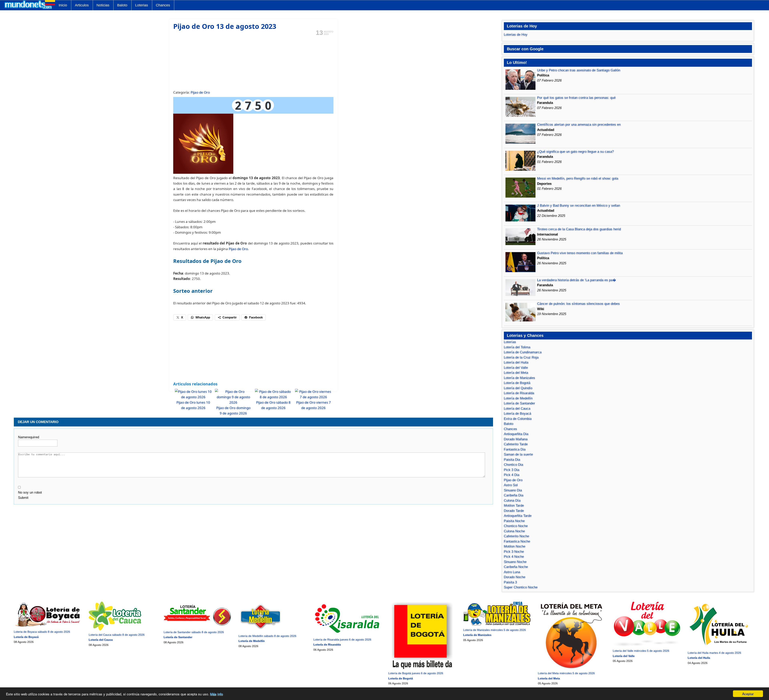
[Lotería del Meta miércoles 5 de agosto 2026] (571, 668)
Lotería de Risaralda (519, 393)
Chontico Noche (516, 526)
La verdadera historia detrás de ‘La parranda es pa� (576, 280)
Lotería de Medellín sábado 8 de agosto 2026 (267, 635)
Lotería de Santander (519, 403)
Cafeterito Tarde (516, 444)
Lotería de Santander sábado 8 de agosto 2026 (194, 632)
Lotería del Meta (516, 373)
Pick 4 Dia (511, 475)
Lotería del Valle (516, 368)
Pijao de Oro (200, 92)
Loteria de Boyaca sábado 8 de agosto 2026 (42, 631)
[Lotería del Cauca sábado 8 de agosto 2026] (115, 629)
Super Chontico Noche (520, 587)
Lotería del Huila (516, 362)
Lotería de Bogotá (517, 383)
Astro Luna (512, 572)
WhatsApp (202, 317)
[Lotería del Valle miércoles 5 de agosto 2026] (646, 645)
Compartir (229, 317)
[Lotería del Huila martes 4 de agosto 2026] (721, 647)
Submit (23, 498)
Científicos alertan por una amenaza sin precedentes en (579, 124)
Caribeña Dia (513, 495)
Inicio (63, 5)
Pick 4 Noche (514, 557)
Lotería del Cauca (517, 408)
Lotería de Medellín (518, 398)
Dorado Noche (514, 577)
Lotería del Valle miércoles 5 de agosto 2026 (641, 650)
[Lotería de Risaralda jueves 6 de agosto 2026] (347, 634)
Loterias (141, 5)
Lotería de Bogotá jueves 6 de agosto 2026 (415, 673)
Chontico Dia (513, 465)
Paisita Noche (514, 521)
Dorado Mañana (515, 439)
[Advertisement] (253, 62)
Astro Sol (511, 485)
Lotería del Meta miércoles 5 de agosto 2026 (566, 673)
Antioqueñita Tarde (517, 516)
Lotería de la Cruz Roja (521, 357)
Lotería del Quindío (518, 388)
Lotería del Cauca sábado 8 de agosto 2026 (117, 634)
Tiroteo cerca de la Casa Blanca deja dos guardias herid (579, 229)
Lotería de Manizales (519, 378)
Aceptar (748, 693)
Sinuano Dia (513, 490)
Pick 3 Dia (511, 470)
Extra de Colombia (517, 419)
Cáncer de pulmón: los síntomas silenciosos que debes (578, 304)
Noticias (103, 5)
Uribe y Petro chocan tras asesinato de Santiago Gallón (578, 70)
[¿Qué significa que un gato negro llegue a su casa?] (520, 170)
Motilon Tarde (514, 505)
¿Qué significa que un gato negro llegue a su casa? (575, 152)
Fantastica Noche (517, 541)
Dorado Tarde (514, 511)
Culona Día (512, 500)
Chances (163, 5)
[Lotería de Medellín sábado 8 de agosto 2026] (261, 630)
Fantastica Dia (514, 449)
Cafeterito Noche (516, 536)
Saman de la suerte (518, 454)
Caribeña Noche (516, 567)
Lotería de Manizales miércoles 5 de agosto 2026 (494, 629)
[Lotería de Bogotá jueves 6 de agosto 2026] (422, 668)
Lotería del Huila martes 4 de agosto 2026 (714, 652)
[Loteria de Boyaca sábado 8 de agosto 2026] (47, 626)
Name (28, 437)
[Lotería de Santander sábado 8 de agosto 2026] (197, 626)
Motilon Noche (514, 546)
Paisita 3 (510, 582)
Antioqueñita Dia (516, 434)
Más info (216, 693)
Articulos (82, 5)
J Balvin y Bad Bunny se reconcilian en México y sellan (578, 205)
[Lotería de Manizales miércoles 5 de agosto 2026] (497, 624)
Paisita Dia (512, 460)
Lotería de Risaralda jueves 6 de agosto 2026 (342, 639)
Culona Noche (514, 531)
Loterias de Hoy (515, 34)
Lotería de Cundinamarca (523, 352)
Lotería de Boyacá (517, 413)
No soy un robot (30, 492)
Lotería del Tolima (517, 347)
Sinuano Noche (515, 562)
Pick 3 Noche (514, 552)
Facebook (256, 317)
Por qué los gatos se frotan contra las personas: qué (576, 98)
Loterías (510, 342)
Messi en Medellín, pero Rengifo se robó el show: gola (577, 178)
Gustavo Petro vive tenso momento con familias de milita (580, 253)
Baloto (122, 5)
